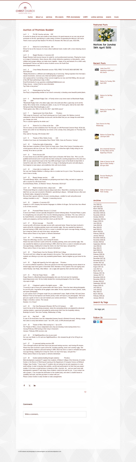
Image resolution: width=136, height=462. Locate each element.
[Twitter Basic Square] (98, 322)
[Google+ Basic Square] (101, 322)
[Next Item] (113, 34)
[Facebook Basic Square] (94, 322)
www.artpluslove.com (55, 451)
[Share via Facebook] (24, 385)
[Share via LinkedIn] (35, 385)
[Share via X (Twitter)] (29, 385)
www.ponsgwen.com (42, 451)
